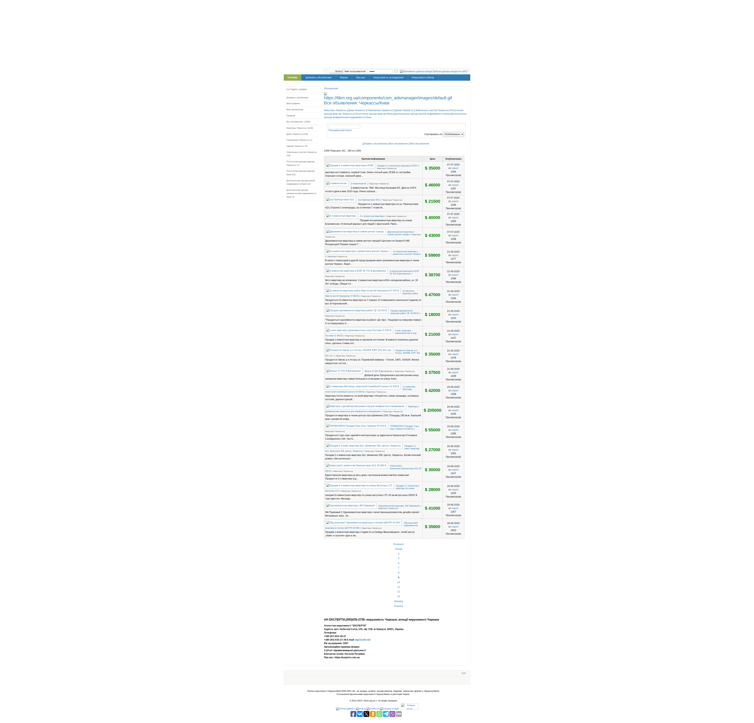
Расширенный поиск (340, 130)
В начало (398, 544)
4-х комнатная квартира (372, 216)
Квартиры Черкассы (335, 110)
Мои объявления (419, 143)
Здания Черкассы (404, 110)
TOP (463, 673)
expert (455, 168)
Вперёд (398, 601)
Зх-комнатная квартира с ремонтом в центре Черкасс (407, 252)
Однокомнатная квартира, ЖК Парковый (398, 506)
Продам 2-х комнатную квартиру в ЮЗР (397, 165)
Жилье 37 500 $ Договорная (378, 371)
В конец (398, 606)
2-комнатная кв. (359, 183)
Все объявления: (399, 143)
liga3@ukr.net (363, 639)
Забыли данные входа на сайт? (450, 71)
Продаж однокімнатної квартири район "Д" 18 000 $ (404, 311)
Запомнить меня (327, 71)
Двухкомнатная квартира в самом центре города (400, 233)
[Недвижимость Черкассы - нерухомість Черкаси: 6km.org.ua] (377, 36)
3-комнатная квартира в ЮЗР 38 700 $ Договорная (404, 272)
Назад (398, 549)
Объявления (331, 88)
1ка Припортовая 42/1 (369, 200)
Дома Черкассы (356, 110)
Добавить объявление (374, 143)
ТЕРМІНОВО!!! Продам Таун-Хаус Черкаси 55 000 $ (404, 427)
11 (398, 587)
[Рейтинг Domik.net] (373, 708)
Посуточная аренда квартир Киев (373, 113)
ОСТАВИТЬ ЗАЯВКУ (296, 89)
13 (398, 596)
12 (398, 591)
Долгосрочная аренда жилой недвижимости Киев (421, 113)
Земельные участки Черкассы (431, 110)
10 (398, 582)
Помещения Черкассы (379, 110)
